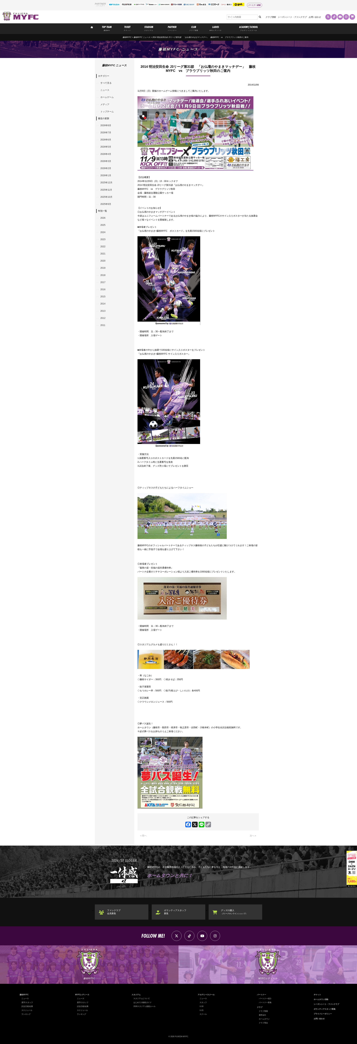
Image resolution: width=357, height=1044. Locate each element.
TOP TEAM (107, 28)
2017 (102, 282)
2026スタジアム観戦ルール (144, 1006)
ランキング (26, 1014)
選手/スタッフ (27, 1002)
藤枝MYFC (127, 37)
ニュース (104, 90)
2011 (102, 325)
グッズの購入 (234, 912)
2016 (102, 289)
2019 (102, 268)
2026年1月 (105, 175)
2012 (102, 318)
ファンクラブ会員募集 (113, 912)
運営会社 (262, 1015)
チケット (317, 995)
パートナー (261, 995)
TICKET (127, 28)
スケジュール (26, 1010)
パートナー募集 (254, 5)
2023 (102, 239)
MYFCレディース (82, 995)
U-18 (201, 1006)
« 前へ (143, 835)
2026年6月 (105, 139)
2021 (102, 253)
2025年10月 (106, 197)
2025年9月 (105, 204)
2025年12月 (106, 182)
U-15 (201, 1010)
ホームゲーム (107, 97)
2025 (102, 225)
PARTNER (172, 28)
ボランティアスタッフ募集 (175, 912)
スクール (203, 1014)
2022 (102, 246)
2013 (102, 311)
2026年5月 (105, 147)
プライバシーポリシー (323, 1014)
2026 (102, 218)
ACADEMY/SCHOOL (248, 28)
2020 (102, 261)
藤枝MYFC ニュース (142, 37)
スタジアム (136, 995)
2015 (102, 296)
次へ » (253, 835)
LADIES (216, 28)
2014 (102, 303)
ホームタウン (264, 1019)
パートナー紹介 (265, 998)
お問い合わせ (315, 17)
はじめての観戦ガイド (142, 1002)
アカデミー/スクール (206, 995)
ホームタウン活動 (321, 999)
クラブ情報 (271, 17)
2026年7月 (105, 132)
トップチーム (107, 111)
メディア (104, 104)
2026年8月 (105, 125)
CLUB (193, 28)
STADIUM (148, 28)
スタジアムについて (141, 998)
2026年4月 (105, 154)
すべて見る (106, 83)
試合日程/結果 (27, 1006)
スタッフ (203, 1002)
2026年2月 (105, 168)
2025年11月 (106, 190)
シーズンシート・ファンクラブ (292, 17)
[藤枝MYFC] (20, 20)
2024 (102, 232)
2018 (102, 275)
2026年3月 (105, 161)
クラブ (259, 1007)
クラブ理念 (263, 1023)
